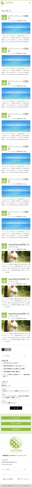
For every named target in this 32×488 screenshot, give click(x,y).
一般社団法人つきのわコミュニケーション (14, 485)
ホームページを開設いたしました (9, 402)
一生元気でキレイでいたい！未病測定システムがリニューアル (15, 390)
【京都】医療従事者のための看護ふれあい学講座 (14, 368)
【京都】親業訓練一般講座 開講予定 (11, 371)
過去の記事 (16, 408)
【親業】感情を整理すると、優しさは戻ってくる (14, 365)
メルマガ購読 (17, 423)
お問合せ (17, 418)
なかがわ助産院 (9, 479)
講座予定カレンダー (6, 385)
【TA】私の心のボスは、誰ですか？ (11, 363)
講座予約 (17, 429)
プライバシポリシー (24, 479)
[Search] (25, 356)
